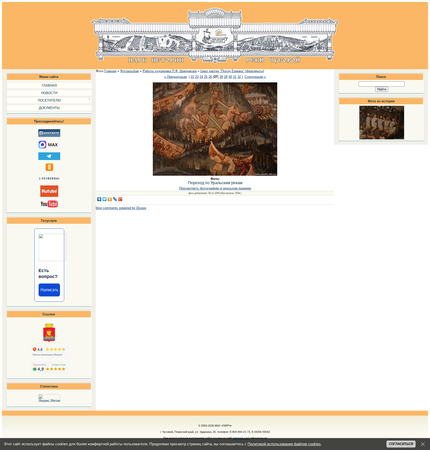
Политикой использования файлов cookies (284, 444)
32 (239, 77)
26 (210, 77)
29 (225, 77)
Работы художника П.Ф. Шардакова (170, 71)
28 (221, 77)
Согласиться (401, 444)
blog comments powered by (121, 208)
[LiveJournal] (115, 199)
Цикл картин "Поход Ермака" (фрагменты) (232, 71)
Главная (110, 71)
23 (197, 77)
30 (230, 77)
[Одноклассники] (109, 199)
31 (234, 77)
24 (201, 77)
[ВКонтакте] (99, 199)
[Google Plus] (120, 199)
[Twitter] (104, 199)
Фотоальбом (129, 71)
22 (192, 77)
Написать (49, 290)
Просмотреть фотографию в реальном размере (215, 188)
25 (206, 77)
